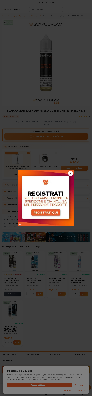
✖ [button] (71, 173)
